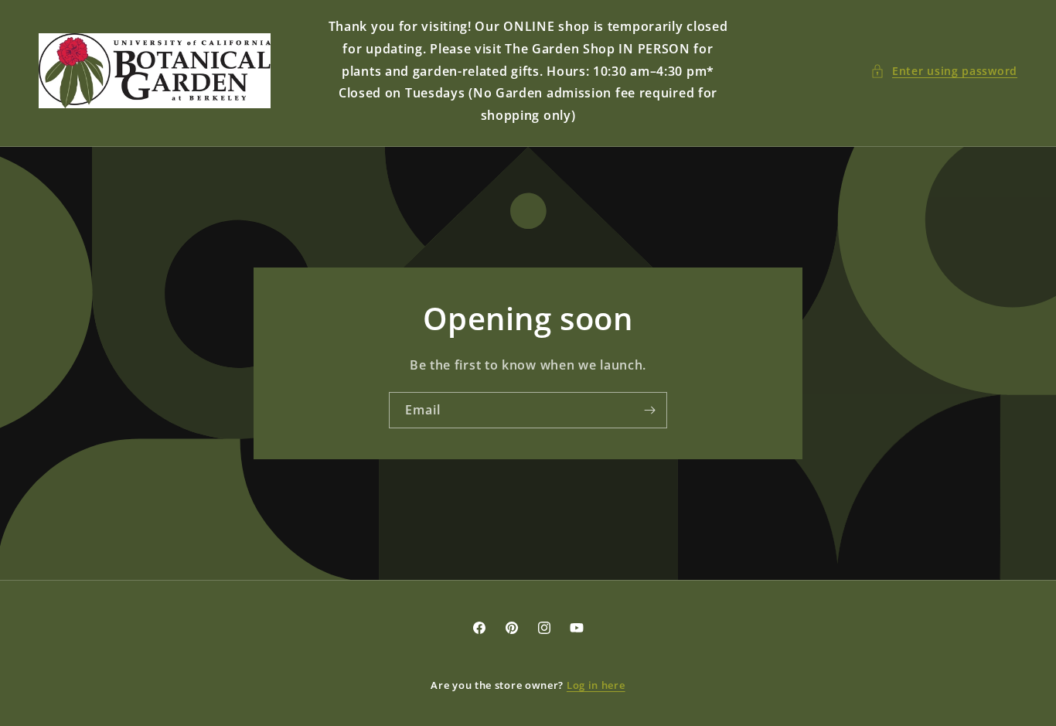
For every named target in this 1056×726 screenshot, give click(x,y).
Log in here (596, 685)
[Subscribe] (649, 410)
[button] (943, 70)
